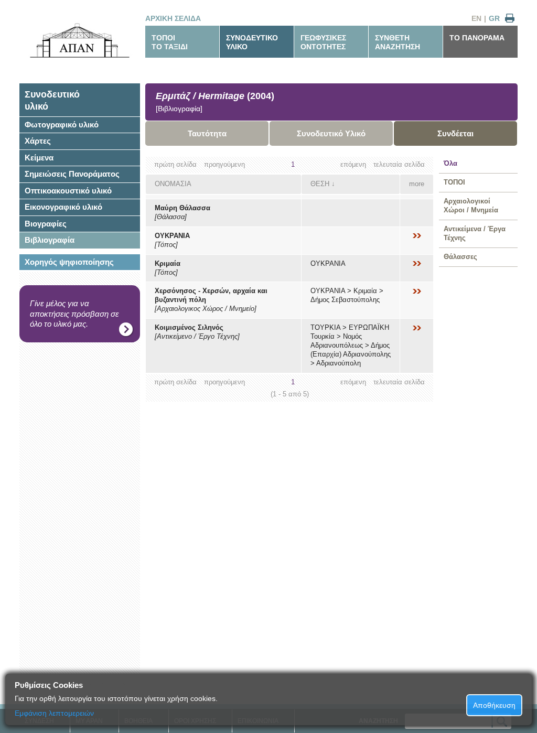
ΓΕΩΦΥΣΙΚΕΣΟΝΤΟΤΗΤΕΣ (323, 42)
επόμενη (353, 164)
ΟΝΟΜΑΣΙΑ (173, 184)
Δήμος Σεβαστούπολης (345, 300)
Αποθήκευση (494, 705)
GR (494, 18)
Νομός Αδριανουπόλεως (336, 340)
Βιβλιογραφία (49, 239)
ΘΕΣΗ (319, 184)
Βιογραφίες (46, 223)
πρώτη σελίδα (175, 164)
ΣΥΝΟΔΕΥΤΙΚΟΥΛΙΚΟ (252, 42)
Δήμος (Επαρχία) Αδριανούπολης (350, 349)
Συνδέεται (455, 133)
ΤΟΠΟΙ (454, 182)
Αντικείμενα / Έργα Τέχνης (475, 233)
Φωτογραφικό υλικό (62, 124)
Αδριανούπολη (338, 363)
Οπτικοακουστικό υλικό (68, 190)
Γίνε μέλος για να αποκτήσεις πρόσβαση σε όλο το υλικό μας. (74, 313)
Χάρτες (38, 140)
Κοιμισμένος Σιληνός (189, 327)
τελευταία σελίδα (399, 164)
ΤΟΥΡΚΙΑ (325, 327)
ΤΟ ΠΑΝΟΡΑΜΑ (476, 38)
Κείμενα (39, 157)
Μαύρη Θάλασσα (182, 208)
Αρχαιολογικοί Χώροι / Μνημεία (471, 205)
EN (476, 18)
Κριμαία (167, 263)
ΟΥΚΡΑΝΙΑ (172, 236)
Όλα (450, 163)
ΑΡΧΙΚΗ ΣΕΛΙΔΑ (173, 18)
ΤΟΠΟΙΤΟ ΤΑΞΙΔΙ (170, 42)
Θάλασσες (460, 257)
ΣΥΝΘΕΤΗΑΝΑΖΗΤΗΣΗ (397, 42)
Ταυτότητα (207, 133)
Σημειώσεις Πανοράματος (72, 173)
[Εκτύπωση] (510, 18)
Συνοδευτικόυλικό (52, 100)
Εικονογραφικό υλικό (63, 206)
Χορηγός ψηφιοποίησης (69, 261)
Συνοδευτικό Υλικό (331, 133)
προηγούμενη (224, 164)
